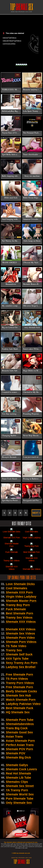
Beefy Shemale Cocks (21, 691)
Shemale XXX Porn (19, 592)
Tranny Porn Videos (20, 682)
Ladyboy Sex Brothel (20, 667)
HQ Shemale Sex (18, 712)
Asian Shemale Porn (20, 740)
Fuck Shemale (16, 609)
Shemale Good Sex (19, 732)
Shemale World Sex (20, 794)
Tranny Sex (14, 650)
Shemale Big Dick (18, 757)
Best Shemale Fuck (19, 708)
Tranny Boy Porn (18, 605)
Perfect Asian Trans (20, 744)
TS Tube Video (16, 646)
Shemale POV (15, 753)
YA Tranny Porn (17, 790)
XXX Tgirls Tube (17, 658)
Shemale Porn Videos (21, 641)
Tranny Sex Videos (19, 617)
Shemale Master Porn (21, 600)
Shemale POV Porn (19, 749)
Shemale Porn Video (20, 637)
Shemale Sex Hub (18, 695)
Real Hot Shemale (18, 773)
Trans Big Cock (17, 728)
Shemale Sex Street (20, 786)
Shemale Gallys (17, 765)
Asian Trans (14, 736)
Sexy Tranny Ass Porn (21, 662)
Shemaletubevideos (20, 724)
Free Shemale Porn (19, 674)
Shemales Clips (17, 781)
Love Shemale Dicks (20, 584)
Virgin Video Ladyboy (21, 596)
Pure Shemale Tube (19, 798)
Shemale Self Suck (19, 654)
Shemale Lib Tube (18, 777)
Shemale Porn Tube (19, 719)
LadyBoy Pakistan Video (23, 703)
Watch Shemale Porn (20, 699)
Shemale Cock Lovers (21, 769)
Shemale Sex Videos (20, 633)
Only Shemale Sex (19, 802)
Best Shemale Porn (19, 613)
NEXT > (36, 513)
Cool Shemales (16, 588)
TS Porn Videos (17, 678)
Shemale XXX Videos (21, 621)
